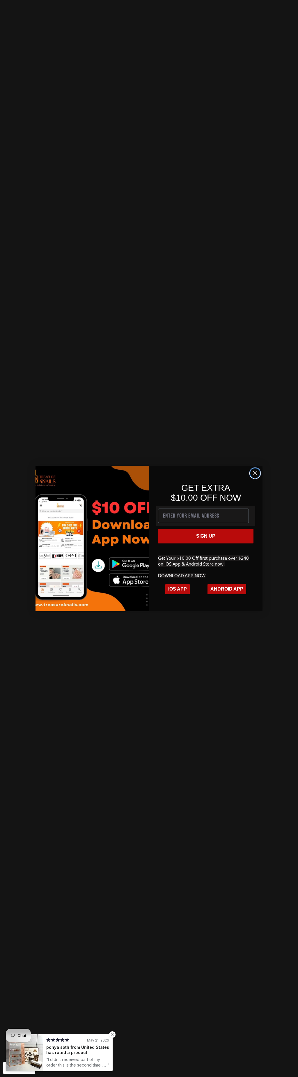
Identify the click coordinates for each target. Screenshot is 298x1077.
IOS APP (177, 588)
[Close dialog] (255, 473)
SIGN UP (205, 536)
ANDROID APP (226, 588)
